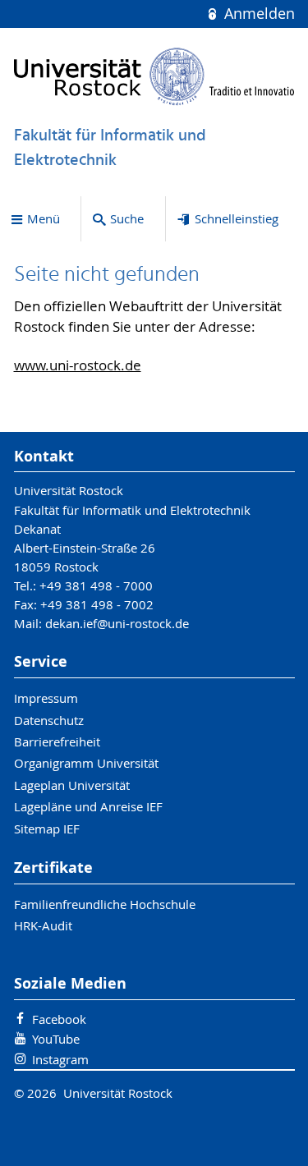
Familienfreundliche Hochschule (104, 904)
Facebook (59, 1019)
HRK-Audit (43, 925)
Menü (43, 218)
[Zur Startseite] (154, 76)
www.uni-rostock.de (77, 365)
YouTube (56, 1039)
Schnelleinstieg (236, 218)
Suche (127, 218)
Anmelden (257, 13)
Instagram (60, 1059)
